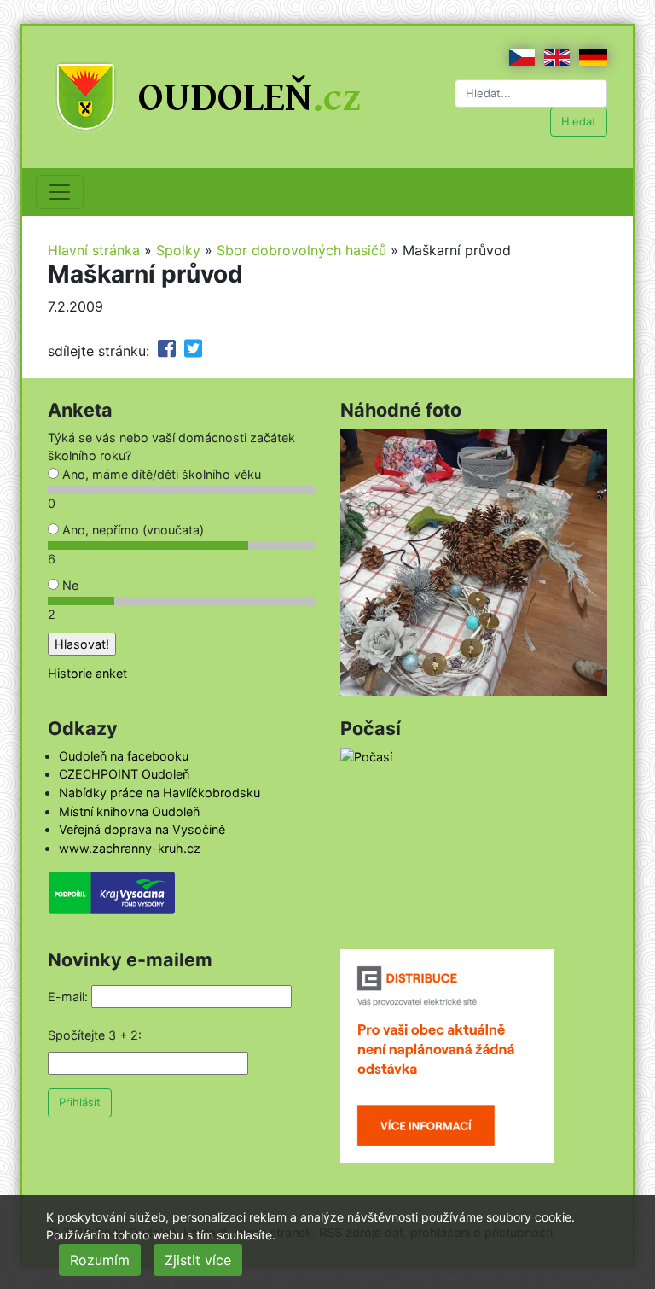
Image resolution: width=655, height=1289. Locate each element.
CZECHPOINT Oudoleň (124, 774)
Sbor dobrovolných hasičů (301, 250)
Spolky (178, 250)
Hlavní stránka (94, 250)
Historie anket (87, 673)
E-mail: (68, 996)
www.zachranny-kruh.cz (129, 848)
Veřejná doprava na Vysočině (142, 829)
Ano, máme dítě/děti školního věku (160, 474)
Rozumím (100, 1260)
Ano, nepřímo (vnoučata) (131, 529)
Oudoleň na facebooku (123, 756)
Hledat (578, 121)
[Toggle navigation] (60, 192)
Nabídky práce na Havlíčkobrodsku (159, 792)
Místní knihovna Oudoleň (129, 811)
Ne (68, 585)
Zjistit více (198, 1260)
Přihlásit (80, 1102)
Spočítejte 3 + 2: (95, 1035)
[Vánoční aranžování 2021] (473, 560)
